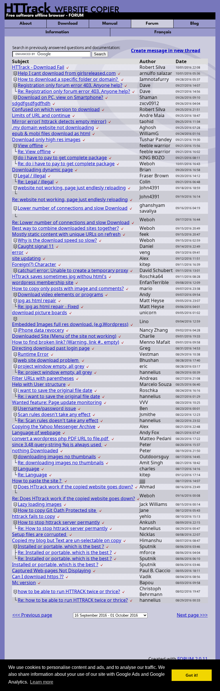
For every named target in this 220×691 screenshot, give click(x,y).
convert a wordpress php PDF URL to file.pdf (60, 438)
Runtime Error (33, 354)
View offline (30, 145)
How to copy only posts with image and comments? (68, 288)
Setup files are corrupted (39, 534)
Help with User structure (39, 384)
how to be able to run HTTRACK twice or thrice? (69, 591)
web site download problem (49, 360)
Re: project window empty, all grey (55, 372)
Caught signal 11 (36, 246)
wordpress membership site (42, 282)
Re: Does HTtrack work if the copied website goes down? (73, 498)
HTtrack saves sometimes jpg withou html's (59, 276)
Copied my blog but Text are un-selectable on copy (66, 540)
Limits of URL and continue (41, 115)
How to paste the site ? (37, 481)
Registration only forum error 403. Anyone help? (70, 85)
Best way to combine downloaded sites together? (65, 228)
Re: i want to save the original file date (59, 396)
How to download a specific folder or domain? (68, 79)
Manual (109, 24)
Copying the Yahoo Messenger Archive (53, 426)
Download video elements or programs (60, 294)
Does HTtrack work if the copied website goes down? (75, 487)
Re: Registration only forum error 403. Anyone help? (74, 91)
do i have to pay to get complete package (62, 157)
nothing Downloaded (35, 450)
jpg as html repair (37, 300)
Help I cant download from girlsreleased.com (67, 73)
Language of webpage (36, 432)
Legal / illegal (32, 175)
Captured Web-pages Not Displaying (51, 570)
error (17, 252)
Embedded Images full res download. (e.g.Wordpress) (70, 324)
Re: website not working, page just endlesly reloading (70, 199)
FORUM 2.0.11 (192, 659)
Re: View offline (34, 151)
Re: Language (32, 474)
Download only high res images (46, 139)
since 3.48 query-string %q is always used (57, 444)
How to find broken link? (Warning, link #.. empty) (65, 342)
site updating (26, 258)
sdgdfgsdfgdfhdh (31, 103)
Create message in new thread (165, 50)
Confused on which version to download (56, 109)
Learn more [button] (41, 682)
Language (28, 468)
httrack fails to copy (33, 516)
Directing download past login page (51, 348)
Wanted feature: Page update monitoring (57, 402)
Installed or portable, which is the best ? (61, 546)
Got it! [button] (192, 675)
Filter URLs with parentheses (43, 378)
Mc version (24, 582)
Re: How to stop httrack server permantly (62, 528)
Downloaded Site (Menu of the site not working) (64, 336)
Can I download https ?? (38, 576)
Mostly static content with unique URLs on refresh (66, 234)
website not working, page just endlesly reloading (72, 188)
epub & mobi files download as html (51, 133)
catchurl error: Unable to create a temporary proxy (73, 270)
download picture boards (39, 312)
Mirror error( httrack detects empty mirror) (59, 121)
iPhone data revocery (41, 330)
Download (68, 24)
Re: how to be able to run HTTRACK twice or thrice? (73, 600)
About (25, 24)
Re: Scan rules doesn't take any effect (58, 420)
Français (162, 32)
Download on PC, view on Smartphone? (60, 97)
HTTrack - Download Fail (38, 67)
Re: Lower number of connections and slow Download (70, 222)
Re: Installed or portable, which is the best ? (65, 552)
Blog (194, 24)
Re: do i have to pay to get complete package (66, 163)
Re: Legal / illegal (36, 181)
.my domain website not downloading (53, 127)
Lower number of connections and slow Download (72, 208)
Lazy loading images (40, 504)
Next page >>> (192, 615)
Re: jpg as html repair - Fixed (48, 306)
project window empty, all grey (51, 366)
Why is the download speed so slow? (57, 240)
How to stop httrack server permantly (59, 522)
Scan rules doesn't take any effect (54, 414)
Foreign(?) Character (34, 264)
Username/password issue (47, 408)
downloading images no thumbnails (57, 456)
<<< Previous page (32, 615)
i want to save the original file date (55, 390)
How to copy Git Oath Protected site (57, 510)
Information (57, 32)
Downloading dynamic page (42, 169)
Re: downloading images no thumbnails (61, 462)
